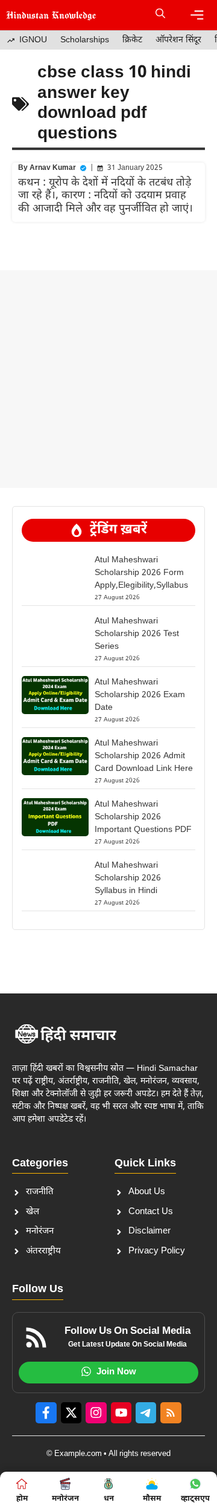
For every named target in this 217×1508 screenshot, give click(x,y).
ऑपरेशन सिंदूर (178, 40)
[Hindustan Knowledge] (51, 15)
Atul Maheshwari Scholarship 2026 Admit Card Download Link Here (144, 756)
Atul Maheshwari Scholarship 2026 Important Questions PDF (143, 817)
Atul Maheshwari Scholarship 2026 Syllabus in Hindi (128, 878)
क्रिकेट (132, 40)
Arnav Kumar (53, 168)
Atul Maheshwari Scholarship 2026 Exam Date (140, 695)
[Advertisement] (108, 379)
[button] (160, 15)
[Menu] (197, 15)
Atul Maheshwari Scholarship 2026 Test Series (137, 634)
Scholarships (84, 40)
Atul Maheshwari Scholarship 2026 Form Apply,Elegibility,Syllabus (141, 572)
